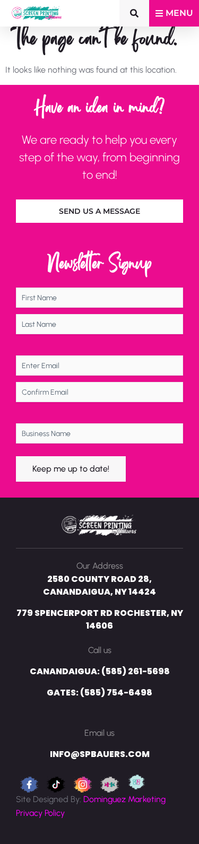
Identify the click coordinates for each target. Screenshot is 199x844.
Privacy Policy (40, 813)
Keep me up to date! (70, 469)
